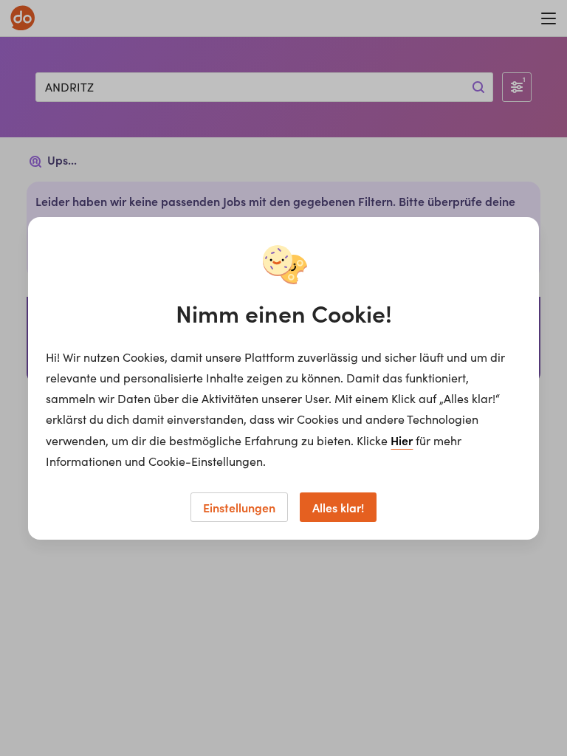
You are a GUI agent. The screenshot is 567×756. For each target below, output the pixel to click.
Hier (402, 440)
